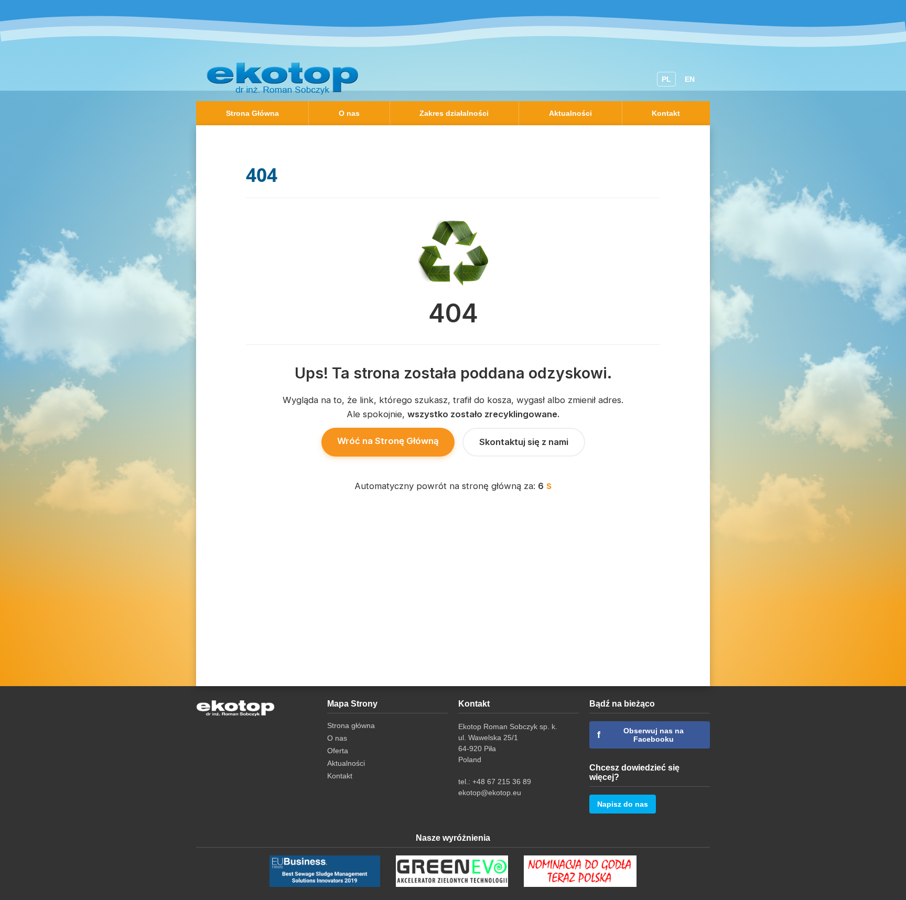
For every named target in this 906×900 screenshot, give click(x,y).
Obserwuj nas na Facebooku (640, 734)
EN (690, 79)
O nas (349, 113)
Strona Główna (252, 113)
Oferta (337, 750)
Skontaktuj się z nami (523, 442)
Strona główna (351, 725)
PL (666, 79)
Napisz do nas (622, 804)
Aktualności (570, 113)
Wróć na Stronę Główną (388, 441)
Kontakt (666, 113)
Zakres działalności (454, 113)
